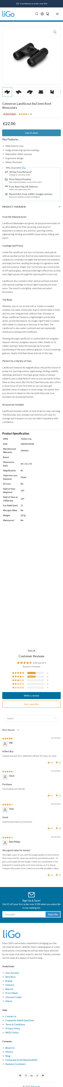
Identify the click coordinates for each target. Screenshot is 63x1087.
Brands (9, 981)
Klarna (8, 1001)
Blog (7, 1055)
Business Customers (15, 1064)
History (9, 1051)
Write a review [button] (31, 695)
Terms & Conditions (15, 1024)
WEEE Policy (12, 1032)
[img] (7, 738)
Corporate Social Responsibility (21, 1059)
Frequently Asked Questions (19, 1020)
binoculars (18, 223)
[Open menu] (57, 14)
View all (31, 650)
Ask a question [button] (31, 704)
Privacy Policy (12, 1028)
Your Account (12, 972)
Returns (9, 989)
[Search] (36, 14)
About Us (10, 1047)
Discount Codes (13, 997)
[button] (18, 673)
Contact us (10, 1016)
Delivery (9, 984)
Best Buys (10, 976)
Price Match (11, 993)
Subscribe (53, 914)
